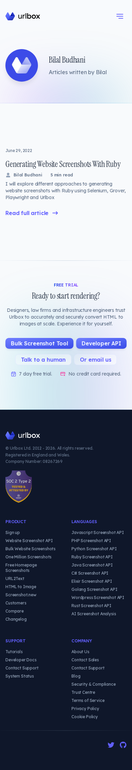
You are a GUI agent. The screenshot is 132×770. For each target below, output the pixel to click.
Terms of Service (87, 700)
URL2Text (14, 578)
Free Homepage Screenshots (21, 567)
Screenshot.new (21, 594)
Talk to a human (43, 359)
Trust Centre (83, 692)
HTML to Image (20, 586)
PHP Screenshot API (91, 540)
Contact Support (22, 667)
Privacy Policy (85, 708)
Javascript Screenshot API (97, 532)
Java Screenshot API (92, 565)
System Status (19, 676)
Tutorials (14, 651)
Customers (15, 602)
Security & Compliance (93, 684)
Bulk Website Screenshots (30, 548)
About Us (80, 651)
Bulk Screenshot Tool (39, 343)
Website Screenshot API (28, 540)
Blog (75, 676)
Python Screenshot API (94, 548)
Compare (14, 611)
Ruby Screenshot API (92, 556)
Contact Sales (85, 659)
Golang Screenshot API (94, 589)
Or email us (95, 359)
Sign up (12, 532)
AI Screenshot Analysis (93, 613)
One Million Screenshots (28, 556)
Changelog (16, 619)
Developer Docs (21, 659)
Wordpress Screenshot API (97, 597)
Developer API (101, 343)
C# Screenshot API (89, 573)
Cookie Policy (84, 716)
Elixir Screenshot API (91, 581)
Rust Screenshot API (91, 605)
